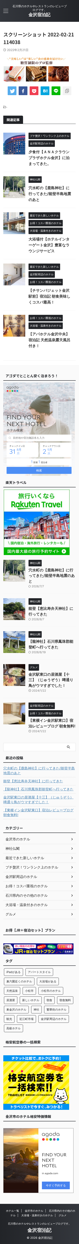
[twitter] (12, 90)
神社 (36, 1009)
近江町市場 (26, 1019)
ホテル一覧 (12, 1210)
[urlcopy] (67, 90)
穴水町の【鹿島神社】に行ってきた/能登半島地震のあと (50, 194)
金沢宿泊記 (39, 14)
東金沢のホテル (16, 1009)
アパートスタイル (39, 972)
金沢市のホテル (34, 1210)
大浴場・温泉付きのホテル (37, 1215)
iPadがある (13, 972)
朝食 (49, 1000)
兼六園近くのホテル (19, 981)
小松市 (29, 990)
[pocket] (34, 90)
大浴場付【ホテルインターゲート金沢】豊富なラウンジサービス (49, 245)
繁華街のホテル (56, 1009)
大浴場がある (47, 981)
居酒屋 (10, 1000)
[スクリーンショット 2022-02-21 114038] (45, 90)
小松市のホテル (51, 990)
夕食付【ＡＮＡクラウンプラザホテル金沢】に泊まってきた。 (49, 158)
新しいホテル (30, 1000)
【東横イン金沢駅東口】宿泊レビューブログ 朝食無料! (38, 812)
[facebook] (23, 90)
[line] (56, 90)
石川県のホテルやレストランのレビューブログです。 (39, 1223)
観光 (9, 1019)
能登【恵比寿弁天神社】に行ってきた (33, 781)
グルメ (62, 1215)
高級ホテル (13, 1028)
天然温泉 (12, 990)
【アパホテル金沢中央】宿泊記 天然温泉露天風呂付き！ (49, 340)
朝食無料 (65, 1000)
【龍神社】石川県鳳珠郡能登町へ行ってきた (38, 789)
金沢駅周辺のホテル (53, 1019)
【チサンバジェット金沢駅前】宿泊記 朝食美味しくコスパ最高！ (49, 296)
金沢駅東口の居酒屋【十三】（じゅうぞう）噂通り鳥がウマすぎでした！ (51, 680)
